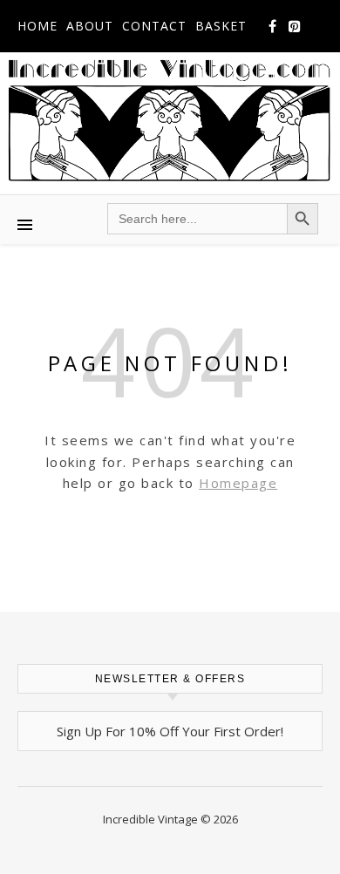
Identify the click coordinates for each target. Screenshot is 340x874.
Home (37, 25)
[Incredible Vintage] (170, 120)
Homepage (238, 482)
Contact (154, 25)
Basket (221, 25)
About (89, 25)
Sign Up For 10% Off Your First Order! (170, 731)
